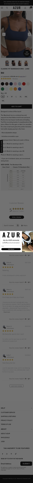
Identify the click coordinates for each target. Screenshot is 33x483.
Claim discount (11, 249)
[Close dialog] (32, 231)
